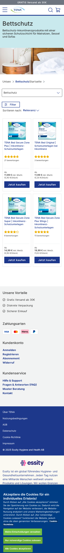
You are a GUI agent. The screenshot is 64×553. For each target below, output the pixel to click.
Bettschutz (22, 81)
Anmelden (9, 350)
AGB (5, 424)
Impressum (8, 443)
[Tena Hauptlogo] (16, 10)
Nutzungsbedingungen (15, 418)
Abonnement (11, 358)
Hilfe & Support (12, 380)
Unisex (6, 81)
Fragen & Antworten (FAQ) (20, 384)
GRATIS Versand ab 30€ (32, 2)
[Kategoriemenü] (5, 10)
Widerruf (8, 362)
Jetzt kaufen (17, 184)
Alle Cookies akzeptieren (18, 548)
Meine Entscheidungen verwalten (22, 531)
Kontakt (7, 393)
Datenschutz (9, 430)
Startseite (35, 81)
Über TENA (9, 412)
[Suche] (51, 10)
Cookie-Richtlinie (12, 437)
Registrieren (11, 354)
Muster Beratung (14, 388)
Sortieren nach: (12, 110)
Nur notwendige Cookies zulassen (23, 540)
